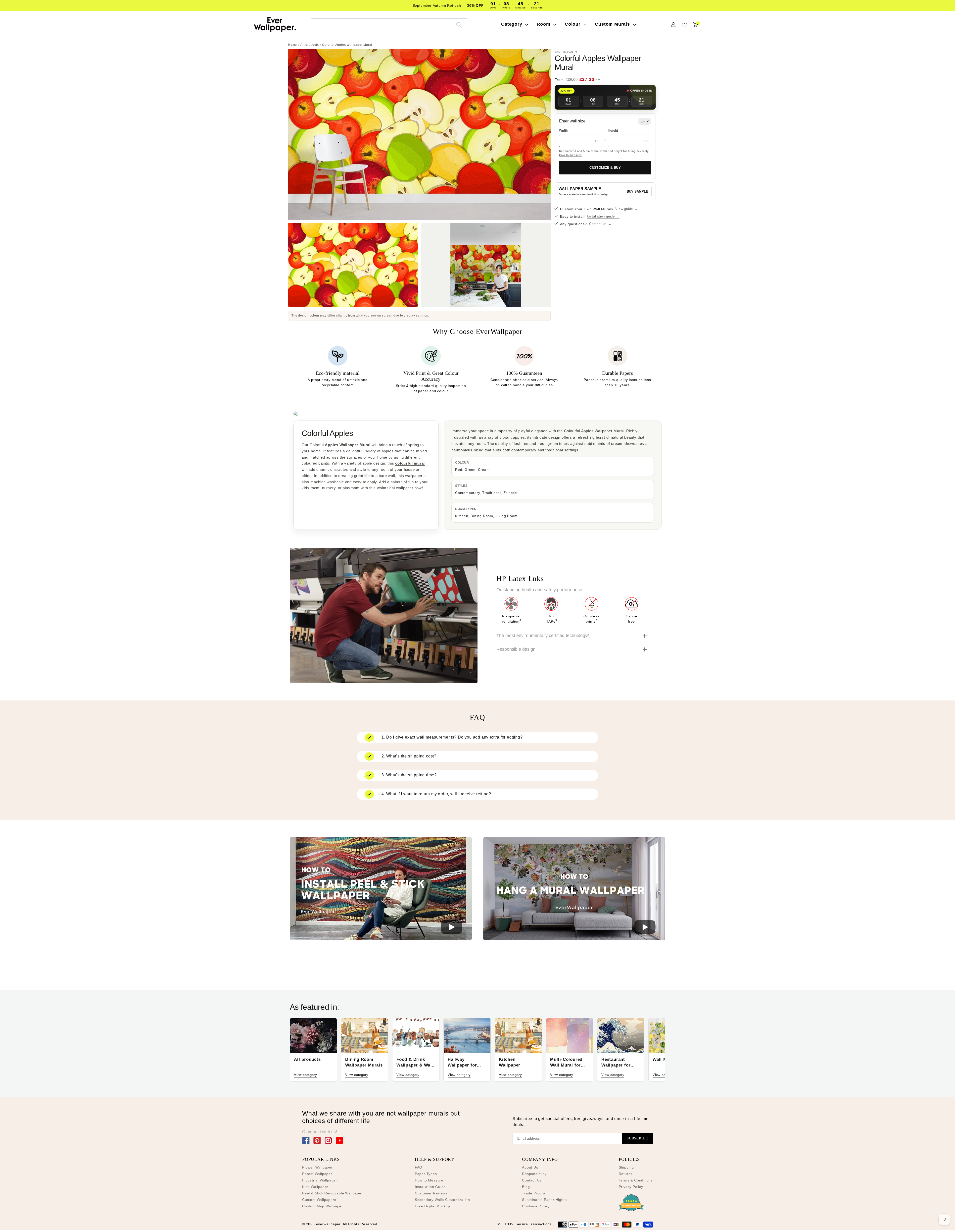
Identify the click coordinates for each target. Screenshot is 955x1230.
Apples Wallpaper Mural (348, 445)
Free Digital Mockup (432, 1206)
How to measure (570, 155)
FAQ (418, 1167)
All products (309, 45)
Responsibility (534, 1174)
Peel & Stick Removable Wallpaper (332, 1193)
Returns (626, 1174)
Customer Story (535, 1206)
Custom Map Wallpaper (322, 1206)
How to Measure (429, 1180)
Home (292, 45)
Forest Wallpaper (317, 1174)
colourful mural (410, 463)
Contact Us (531, 1180)
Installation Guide (430, 1187)
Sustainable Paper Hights (544, 1200)
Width (563, 130)
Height (613, 130)
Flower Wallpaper (317, 1167)
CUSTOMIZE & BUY (605, 167)
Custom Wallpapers (319, 1200)
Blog (526, 1187)
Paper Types (426, 1174)
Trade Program (535, 1193)
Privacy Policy (631, 1187)
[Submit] (459, 24)
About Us (530, 1167)
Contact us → (600, 224)
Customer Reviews (431, 1193)
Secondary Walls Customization (442, 1200)
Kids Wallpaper (315, 1187)
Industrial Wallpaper (319, 1180)
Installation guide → (603, 216)
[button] (381, 889)
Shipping (626, 1167)
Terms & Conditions (636, 1180)
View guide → (626, 209)
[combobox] (389, 24)
